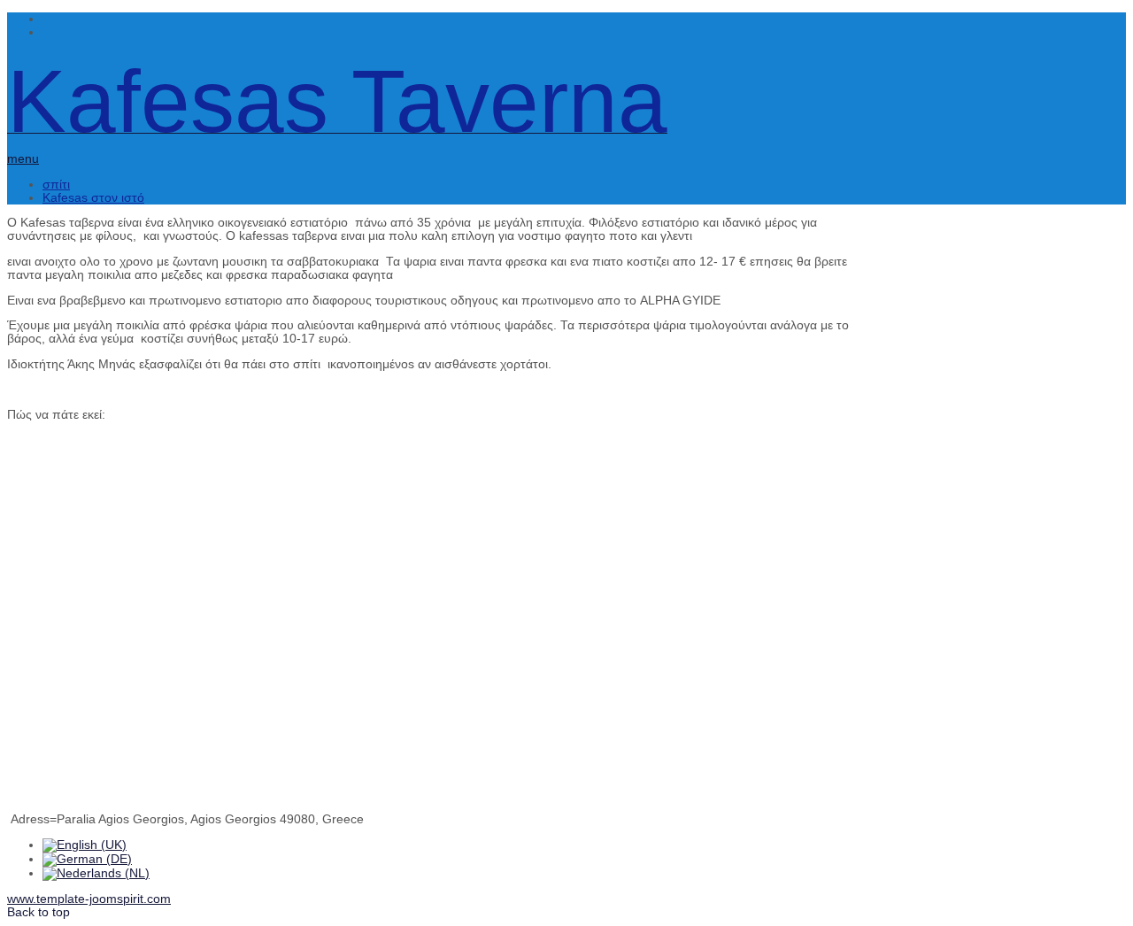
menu (23, 159)
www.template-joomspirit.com (89, 899)
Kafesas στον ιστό (93, 197)
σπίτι (56, 184)
